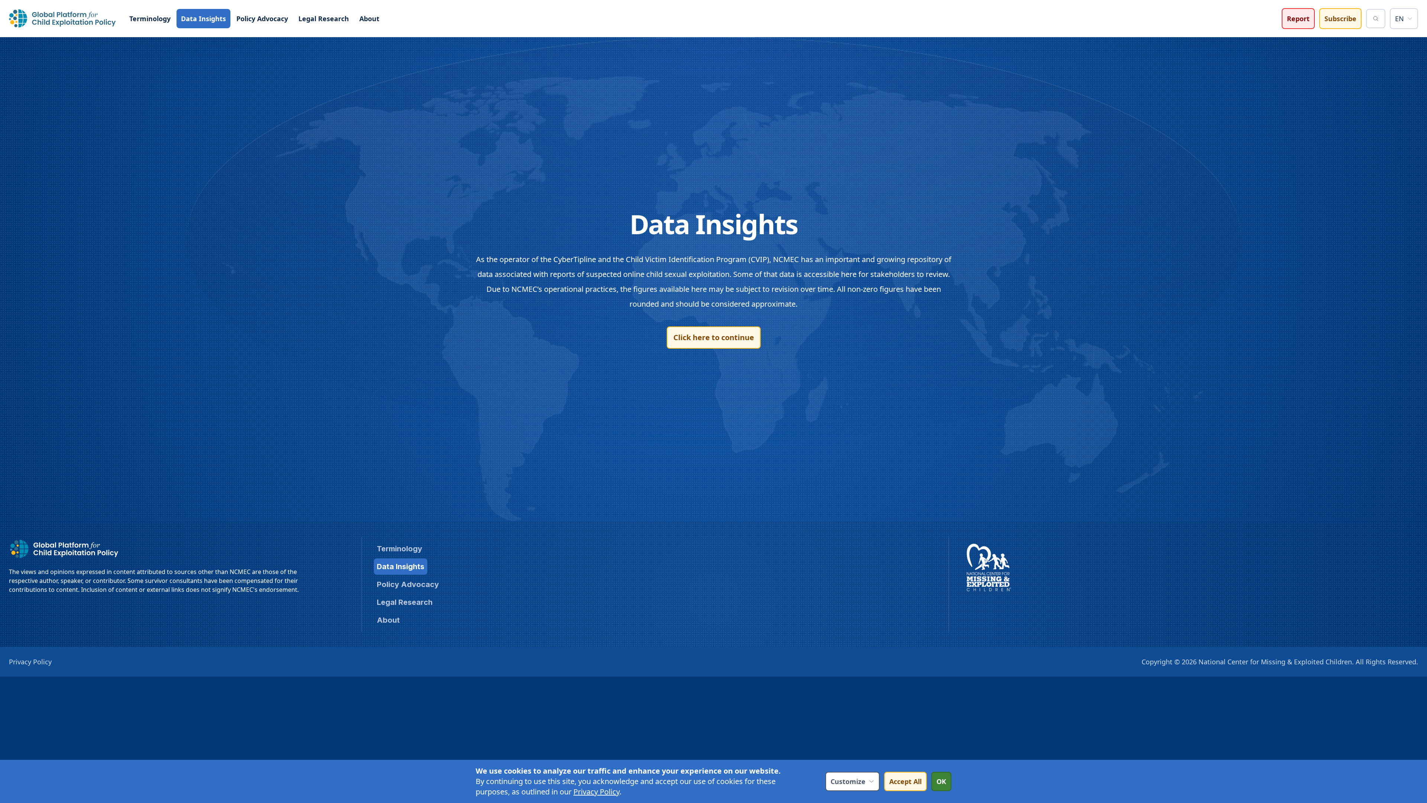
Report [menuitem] (1298, 18)
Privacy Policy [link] (596, 792)
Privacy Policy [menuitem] (30, 661)
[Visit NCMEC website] (989, 567)
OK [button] (941, 781)
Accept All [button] (905, 781)
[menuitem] (150, 18)
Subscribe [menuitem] (1340, 18)
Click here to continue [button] (713, 337)
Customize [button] (848, 781)
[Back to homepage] (62, 18)
